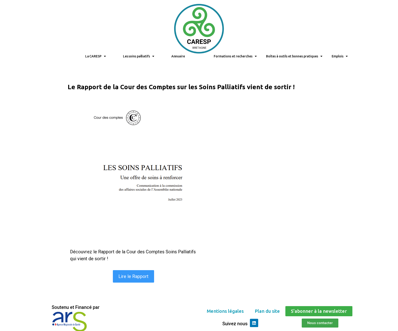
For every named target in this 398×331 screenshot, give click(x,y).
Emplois (337, 56)
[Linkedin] (254, 323)
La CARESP (93, 56)
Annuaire (178, 56)
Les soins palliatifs (136, 56)
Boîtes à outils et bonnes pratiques (292, 56)
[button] (133, 276)
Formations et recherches (233, 56)
